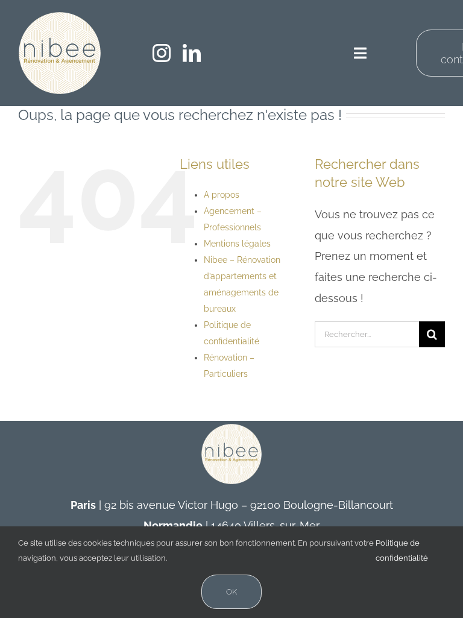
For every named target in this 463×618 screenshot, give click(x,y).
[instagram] (162, 53)
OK (231, 591)
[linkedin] (192, 53)
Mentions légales (237, 243)
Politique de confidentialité (402, 550)
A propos (221, 195)
